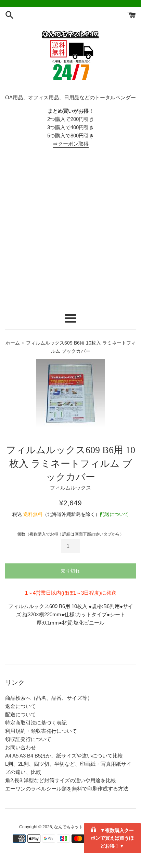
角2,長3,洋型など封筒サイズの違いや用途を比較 (60, 780)
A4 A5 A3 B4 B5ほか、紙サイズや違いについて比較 (64, 756)
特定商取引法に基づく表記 (36, 723)
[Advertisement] (70, 227)
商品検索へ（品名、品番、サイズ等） (48, 698)
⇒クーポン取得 (71, 144)
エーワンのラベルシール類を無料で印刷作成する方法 (66, 789)
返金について (20, 706)
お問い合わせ (20, 747)
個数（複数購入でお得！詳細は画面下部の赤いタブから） (70, 534)
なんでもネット (68, 826)
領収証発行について (28, 739)
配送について (114, 514)
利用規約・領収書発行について (41, 731)
